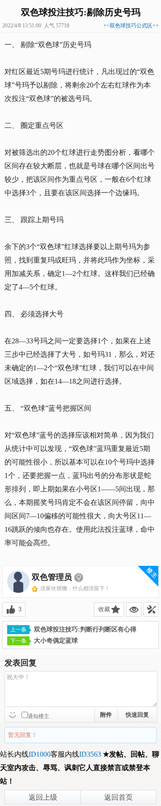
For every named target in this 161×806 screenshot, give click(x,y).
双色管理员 (52, 577)
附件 (106, 714)
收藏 (104, 609)
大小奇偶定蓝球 (56, 640)
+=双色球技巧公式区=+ (131, 25)
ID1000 (40, 754)
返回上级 (43, 797)
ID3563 (90, 754)
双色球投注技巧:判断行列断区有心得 (85, 629)
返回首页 (118, 797)
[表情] (13, 714)
